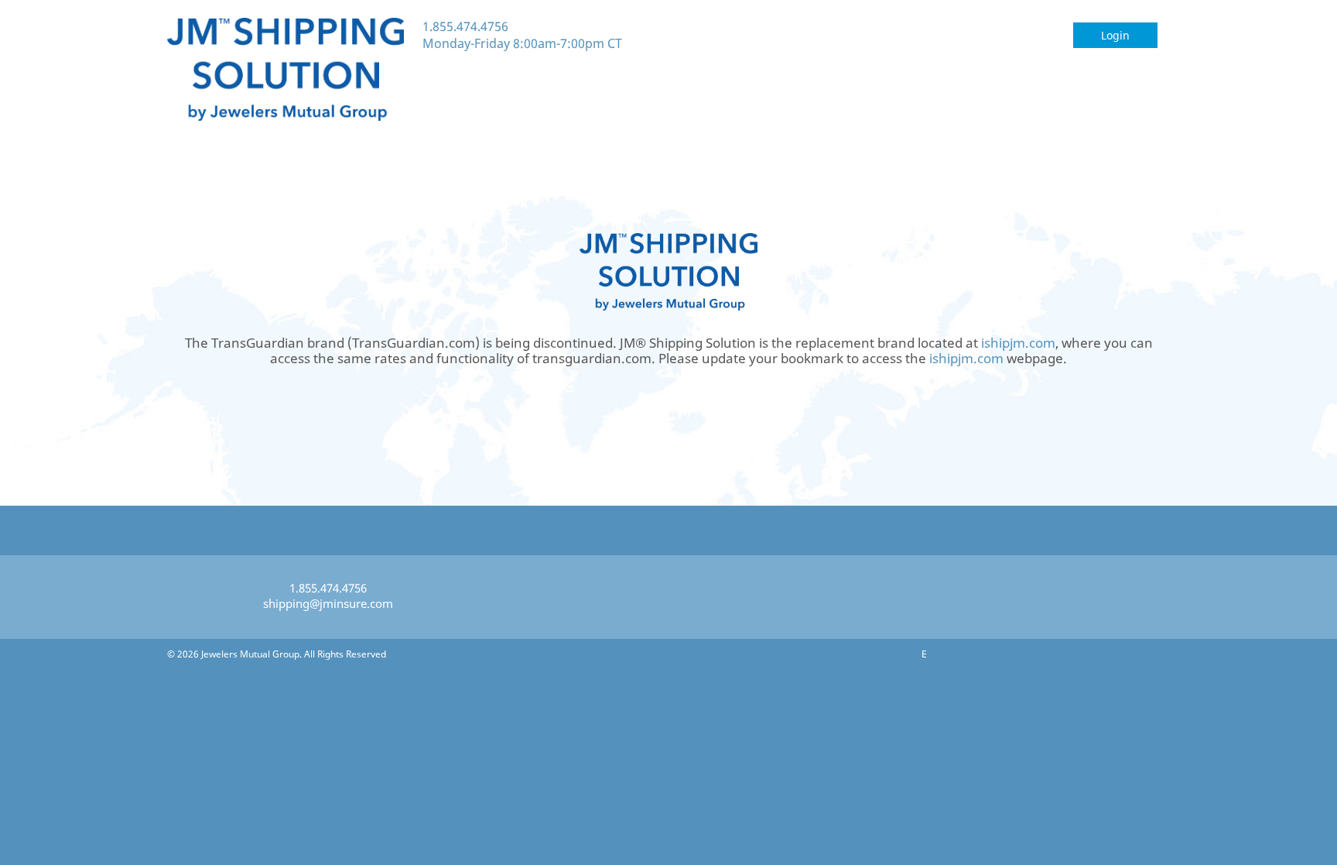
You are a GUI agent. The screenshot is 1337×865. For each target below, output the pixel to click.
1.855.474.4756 (465, 26)
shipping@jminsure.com (328, 603)
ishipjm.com (1018, 343)
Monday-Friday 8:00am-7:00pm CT (522, 43)
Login (1115, 35)
